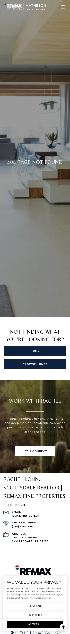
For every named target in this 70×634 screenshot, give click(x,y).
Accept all (35, 624)
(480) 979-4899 (22, 526)
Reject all (35, 606)
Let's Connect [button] (35, 451)
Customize (35, 615)
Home (35, 350)
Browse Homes (35, 364)
